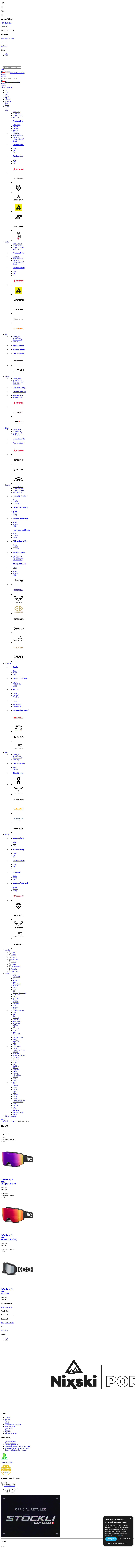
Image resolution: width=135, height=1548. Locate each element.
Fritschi (15, 1012)
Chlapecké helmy (18, 382)
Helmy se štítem (18, 395)
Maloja (15, 1048)
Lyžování (14, 964)
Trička (15, 537)
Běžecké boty (18, 773)
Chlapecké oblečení (19, 490)
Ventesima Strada (18, 1112)
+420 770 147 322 (9, 1486)
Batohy (15, 671)
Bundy (15, 500)
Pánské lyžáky (17, 244)
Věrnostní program (11, 1433)
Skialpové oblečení (20, 519)
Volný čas (14, 971)
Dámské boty (17, 756)
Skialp (15, 667)
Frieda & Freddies (18, 1011)
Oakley (15, 1062)
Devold (15, 1000)
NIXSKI (15, 1061)
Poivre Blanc (17, 1075)
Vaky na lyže (17, 704)
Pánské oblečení (18, 487)
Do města (16, 697)
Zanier (15, 1114)
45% (6, 55)
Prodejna (7, 1417)
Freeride (15, 132)
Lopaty (15, 686)
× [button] (131, 1518)
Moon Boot (16, 1053)
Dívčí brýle (16, 435)
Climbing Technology (19, 993)
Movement (16, 1057)
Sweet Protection (18, 1102)
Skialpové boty (19, 268)
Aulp (14, 982)
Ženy (6, 46)
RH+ (14, 1084)
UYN (14, 1109)
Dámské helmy (17, 380)
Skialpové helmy (19, 392)
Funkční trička (17, 556)
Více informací (119, 1535)
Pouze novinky (9, 38)
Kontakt (7, 1419)
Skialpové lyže (18, 145)
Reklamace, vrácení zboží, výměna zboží (17, 1446)
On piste (15, 130)
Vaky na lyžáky (17, 706)
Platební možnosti (10, 1441)
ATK (14, 978)
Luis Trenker (17, 1046)
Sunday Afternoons (19, 1100)
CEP (14, 991)
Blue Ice (15, 986)
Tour (14, 150)
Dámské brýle (17, 431)
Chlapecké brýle (18, 433)
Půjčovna (8, 1432)
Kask (14, 1030)
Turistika (14, 969)
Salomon (15, 1086)
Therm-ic (15, 1105)
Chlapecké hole (17, 340)
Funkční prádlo (19, 552)
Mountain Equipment (19, 1055)
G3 (14, 1014)
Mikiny (15, 515)
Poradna (7, 1430)
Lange (15, 1039)
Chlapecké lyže (17, 115)
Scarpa (15, 1087)
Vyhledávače (17, 684)
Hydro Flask (16, 1023)
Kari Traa (16, 1028)
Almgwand (16, 977)
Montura (15, 1052)
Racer (14, 1080)
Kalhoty (15, 502)
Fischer (15, 1009)
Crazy (14, 996)
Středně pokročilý (18, 139)
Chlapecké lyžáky (18, 247)
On (14, 1064)
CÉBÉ (15, 989)
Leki (14, 1043)
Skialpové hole (19, 349)
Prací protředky (19, 564)
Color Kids (16, 994)
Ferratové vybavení (20, 710)
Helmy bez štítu (17, 397)
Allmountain (16, 125)
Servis (7, 1421)
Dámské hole (17, 338)
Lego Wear (16, 1041)
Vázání (15, 672)
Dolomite (15, 1002)
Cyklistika (14, 959)
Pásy (14, 674)
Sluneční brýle (18, 443)
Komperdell (16, 1034)
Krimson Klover (18, 1037)
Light (14, 148)
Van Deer (16, 1111)
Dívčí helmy (16, 384)
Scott (14, 1091)
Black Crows (17, 984)
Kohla (15, 1032)
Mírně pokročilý (18, 135)
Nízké (14, 767)
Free (14, 152)
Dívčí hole (16, 342)
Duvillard (16, 1003)
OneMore (16, 1066)
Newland (15, 1059)
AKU (14, 975)
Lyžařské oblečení (20, 496)
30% (6, 54)
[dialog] (118, 1531)
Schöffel (15, 1089)
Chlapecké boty (17, 758)
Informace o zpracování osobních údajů (17, 1448)
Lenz (14, 1044)
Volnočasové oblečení (21, 530)
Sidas (14, 1093)
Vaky (15, 701)
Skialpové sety (18, 156)
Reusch (15, 1082)
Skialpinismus (15, 966)
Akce (2, 38)
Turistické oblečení (20, 507)
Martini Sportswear (19, 1050)
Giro (14, 1016)
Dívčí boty (16, 760)
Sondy (15, 682)
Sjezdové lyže (18, 121)
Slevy (15, 568)
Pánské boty (16, 754)
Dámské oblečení (18, 488)
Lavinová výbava (20, 678)
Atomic (15, 980)
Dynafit (15, 1005)
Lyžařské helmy (19, 388)
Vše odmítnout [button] (124, 1539)
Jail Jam (15, 1025)
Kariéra (7, 1423)
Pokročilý (16, 137)
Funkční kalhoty (18, 560)
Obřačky (15, 126)
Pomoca (15, 1077)
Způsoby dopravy (10, 1443)
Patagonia (16, 1069)
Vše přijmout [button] (111, 1539)
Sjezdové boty (18, 253)
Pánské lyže (16, 112)
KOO (14, 1036)
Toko (14, 1107)
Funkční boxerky (18, 558)
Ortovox (15, 1068)
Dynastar (15, 1007)
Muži (2, 46)
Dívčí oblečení (17, 492)
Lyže (6, 90)
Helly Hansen (17, 1021)
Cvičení (13, 957)
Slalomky (16, 128)
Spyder (15, 1096)
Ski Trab (15, 1094)
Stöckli (15, 1098)
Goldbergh (16, 1018)
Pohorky (15, 769)
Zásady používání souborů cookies (15, 1450)
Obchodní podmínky (11, 1445)
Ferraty (13, 962)
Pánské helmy (17, 378)
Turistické (16, 695)
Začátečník (16, 134)
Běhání (13, 952)
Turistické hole (18, 354)
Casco (15, 987)
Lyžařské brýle (19, 439)
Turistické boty (19, 763)
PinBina (15, 1073)
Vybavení (16, 872)
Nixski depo (8, 1428)
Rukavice (16, 503)
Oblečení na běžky (20, 541)
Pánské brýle (17, 429)
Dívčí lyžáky (17, 249)
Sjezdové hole (18, 345)
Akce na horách (10, 1426)
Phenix (15, 1071)
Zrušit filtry (8, 23)
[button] (118, 1543)
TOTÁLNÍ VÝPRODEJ (9, 1121)
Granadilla (16, 1019)
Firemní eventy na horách (13, 1424)
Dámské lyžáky (17, 245)
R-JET (15, 1078)
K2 (14, 1027)
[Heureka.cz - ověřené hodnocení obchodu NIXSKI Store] (6, 1474)
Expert (15, 141)
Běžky (13, 955)
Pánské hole (16, 336)
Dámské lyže (17, 113)
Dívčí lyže (16, 117)
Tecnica (15, 1103)
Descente (15, 998)
